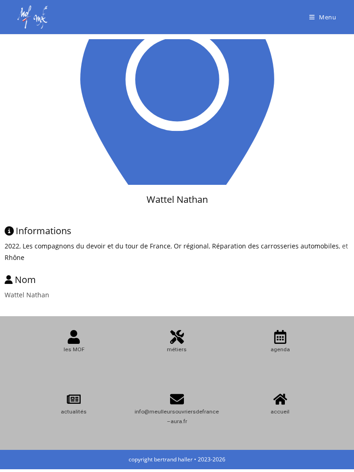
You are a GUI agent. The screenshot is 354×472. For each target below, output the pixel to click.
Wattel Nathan (177, 199)
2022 (12, 246)
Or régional (191, 246)
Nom (25, 279)
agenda (280, 349)
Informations (43, 230)
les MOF (74, 349)
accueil (280, 411)
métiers (177, 349)
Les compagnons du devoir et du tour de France (97, 246)
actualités (74, 411)
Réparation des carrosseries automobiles (275, 246)
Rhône (14, 257)
